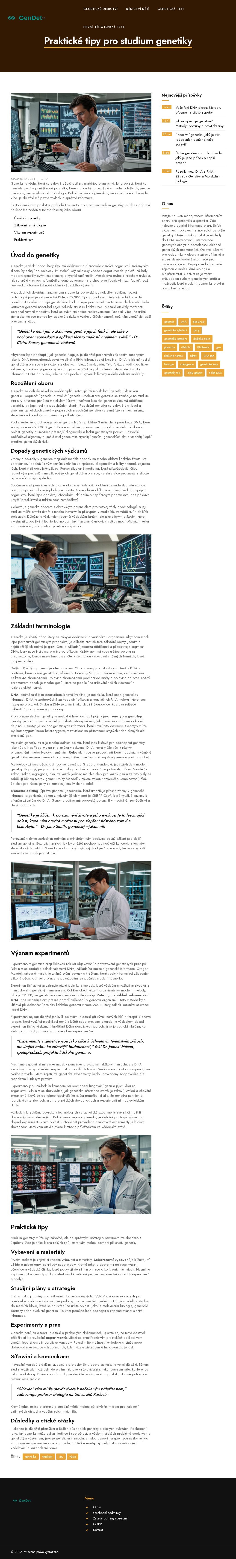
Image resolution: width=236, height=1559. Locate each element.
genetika (30, 1456)
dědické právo (201, 339)
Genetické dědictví (100, 9)
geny (196, 330)
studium (47, 1456)
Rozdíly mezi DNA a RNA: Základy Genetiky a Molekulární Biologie (198, 176)
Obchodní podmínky (107, 1512)
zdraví (193, 356)
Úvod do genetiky (27, 218)
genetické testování (175, 339)
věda (72, 1456)
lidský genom (194, 373)
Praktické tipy (23, 239)
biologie (169, 364)
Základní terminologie (30, 225)
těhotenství (203, 347)
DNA (183, 322)
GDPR (97, 1524)
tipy (61, 1456)
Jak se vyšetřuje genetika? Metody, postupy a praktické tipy (200, 123)
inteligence (187, 364)
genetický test (172, 373)
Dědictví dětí (137, 9)
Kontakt (98, 1530)
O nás (97, 1507)
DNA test (209, 356)
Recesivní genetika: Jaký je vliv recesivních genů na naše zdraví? (198, 139)
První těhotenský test (104, 27)
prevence (169, 347)
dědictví (186, 347)
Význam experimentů (29, 232)
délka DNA (215, 373)
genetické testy (209, 364)
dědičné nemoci (173, 356)
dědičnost (198, 322)
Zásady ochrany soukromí (110, 1518)
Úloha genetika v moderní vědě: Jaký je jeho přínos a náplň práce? (199, 158)
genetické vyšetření (175, 330)
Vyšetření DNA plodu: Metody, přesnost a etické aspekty (198, 110)
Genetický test (171, 9)
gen (218, 347)
